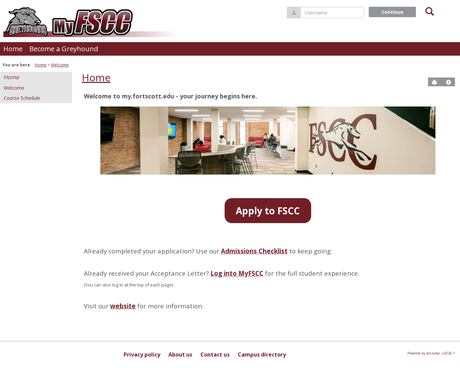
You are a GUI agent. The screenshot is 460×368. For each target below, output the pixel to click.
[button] (448, 82)
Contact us (215, 354)
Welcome (60, 65)
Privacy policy (142, 354)
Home (13, 48)
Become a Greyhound (63, 48)
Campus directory (262, 354)
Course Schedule (22, 98)
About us (180, 354)
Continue (392, 12)
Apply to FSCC (268, 210)
